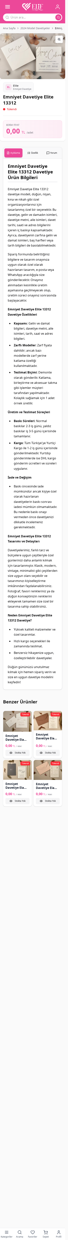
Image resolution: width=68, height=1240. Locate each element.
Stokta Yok (20, 752)
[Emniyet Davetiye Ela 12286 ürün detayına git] (17, 770)
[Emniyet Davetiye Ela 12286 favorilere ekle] (7, 764)
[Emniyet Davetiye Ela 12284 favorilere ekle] (7, 715)
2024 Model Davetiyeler (35, 28)
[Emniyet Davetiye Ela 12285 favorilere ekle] (37, 715)
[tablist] (32, 153)
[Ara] (58, 17)
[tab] (13, 152)
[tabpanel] (32, 424)
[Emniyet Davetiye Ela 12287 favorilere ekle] (37, 764)
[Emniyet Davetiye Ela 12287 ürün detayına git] (48, 770)
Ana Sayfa (9, 28)
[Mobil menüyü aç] (7, 6)
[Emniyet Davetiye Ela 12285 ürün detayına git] (48, 721)
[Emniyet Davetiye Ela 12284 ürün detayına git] (17, 721)
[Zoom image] (59, 39)
